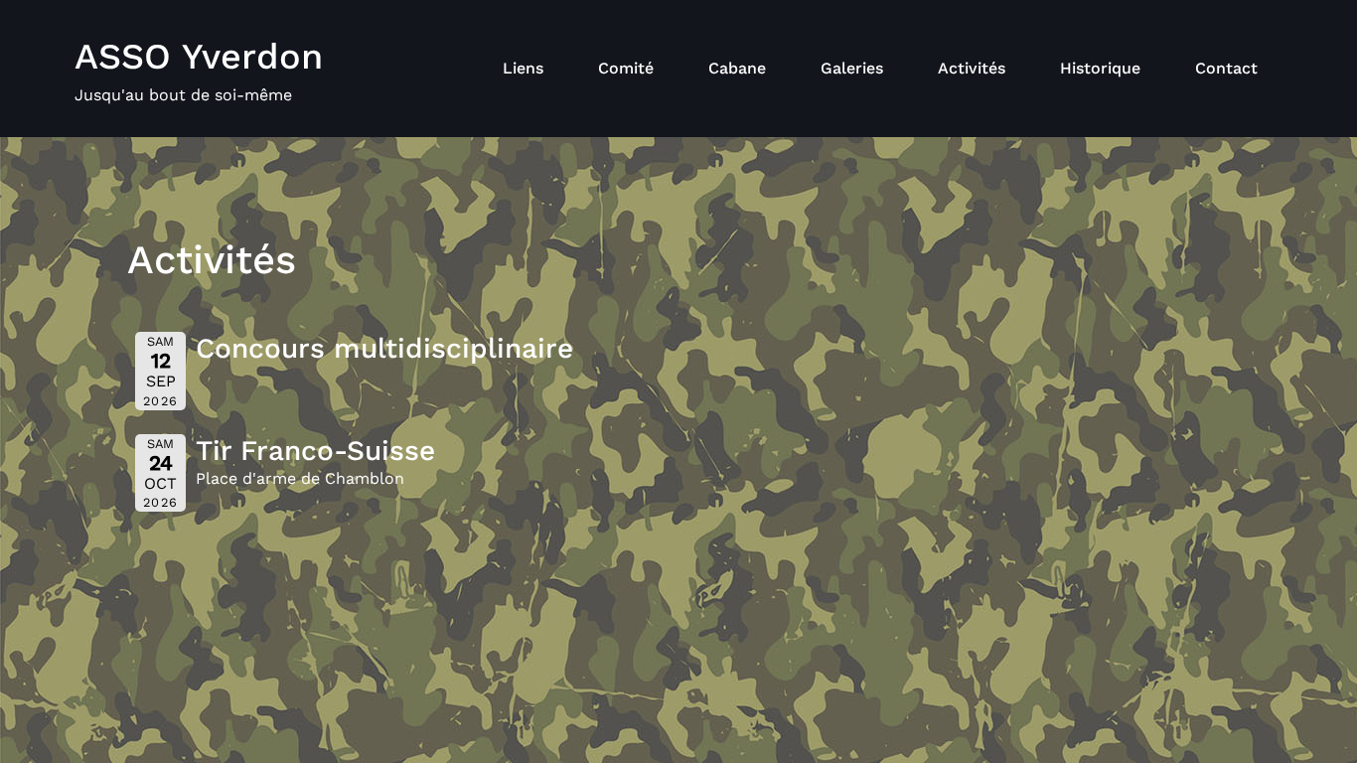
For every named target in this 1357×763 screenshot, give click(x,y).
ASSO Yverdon (199, 56)
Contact (1226, 68)
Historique (1100, 68)
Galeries (852, 68)
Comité (626, 68)
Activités (971, 68)
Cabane (737, 68)
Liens (523, 68)
